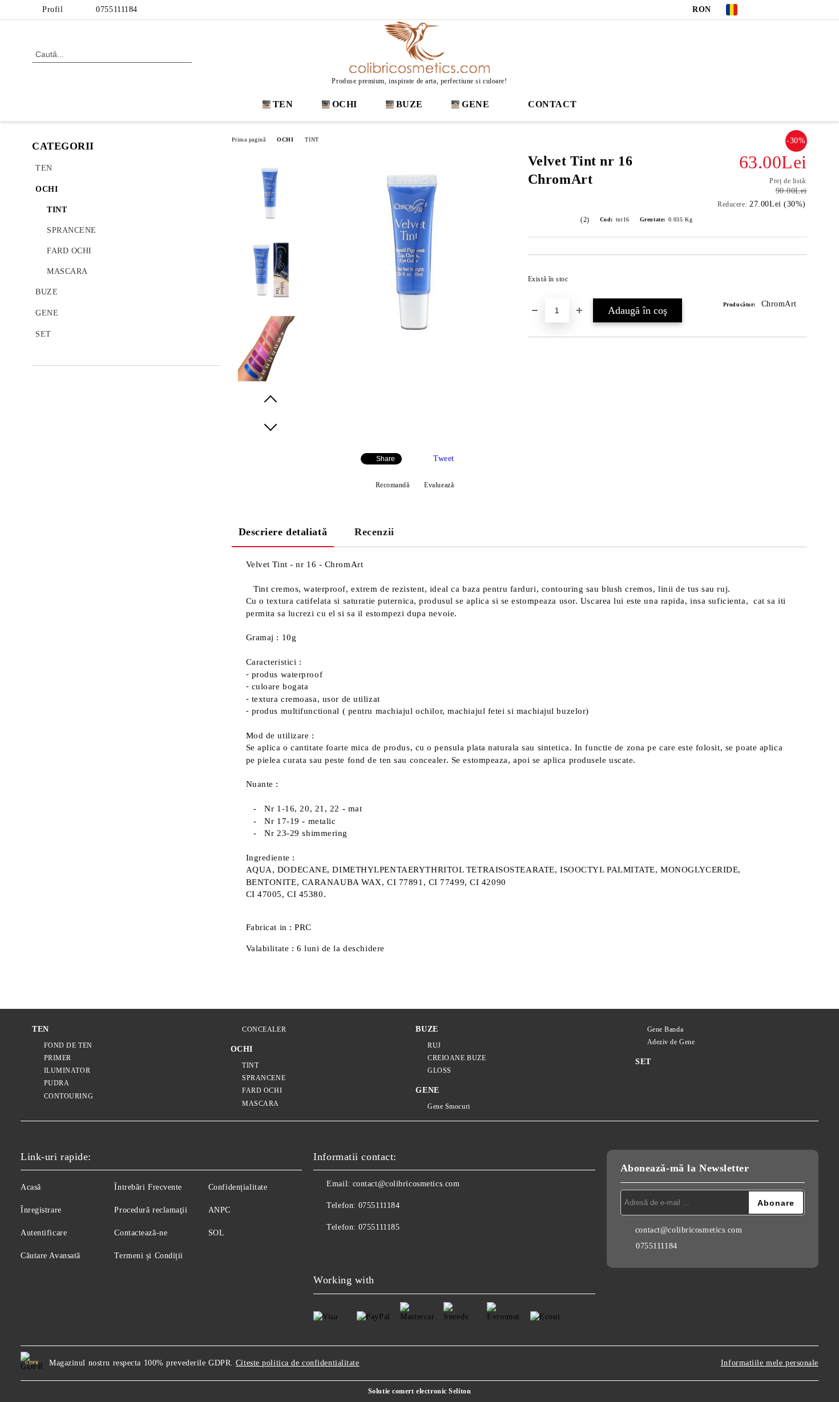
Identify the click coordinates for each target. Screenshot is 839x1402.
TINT (311, 139)
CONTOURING (68, 1096)
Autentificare (44, 1233)
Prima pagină (249, 139)
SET (643, 1061)
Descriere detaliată (283, 532)
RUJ (434, 1045)
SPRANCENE (263, 1078)
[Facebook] (766, 9)
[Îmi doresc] (798, 282)
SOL (216, 1233)
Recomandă (393, 485)
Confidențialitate (238, 1187)
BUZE (409, 104)
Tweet (443, 458)
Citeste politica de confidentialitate (298, 1363)
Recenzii (374, 532)
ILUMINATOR (67, 1070)
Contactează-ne (140, 1233)
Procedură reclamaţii (150, 1210)
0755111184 (117, 9)
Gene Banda (665, 1029)
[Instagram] (783, 9)
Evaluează (439, 485)
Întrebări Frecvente (148, 1187)
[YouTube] (800, 9)
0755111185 (379, 1227)
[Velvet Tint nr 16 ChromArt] (414, 359)
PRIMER (57, 1058)
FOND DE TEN (68, 1045)
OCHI (285, 139)
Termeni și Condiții (148, 1255)
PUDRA (56, 1083)
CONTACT (552, 104)
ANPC (219, 1210)
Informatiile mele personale (769, 1363)
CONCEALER (264, 1029)
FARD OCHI (262, 1090)
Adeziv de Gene (671, 1042)
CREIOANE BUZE (456, 1058)
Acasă (31, 1187)
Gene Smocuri (448, 1106)
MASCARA (260, 1104)
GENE (475, 104)
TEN (283, 104)
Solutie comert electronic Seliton (419, 1391)
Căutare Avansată (50, 1255)
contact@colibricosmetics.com (406, 1183)
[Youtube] (373, 1250)
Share (385, 459)
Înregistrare (41, 1210)
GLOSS (439, 1070)
